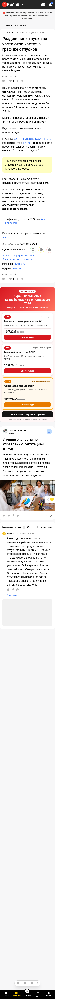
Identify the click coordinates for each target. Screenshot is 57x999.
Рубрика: (7, 268)
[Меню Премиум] (23, 4)
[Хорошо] (33, 250)
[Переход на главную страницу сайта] (10, 4)
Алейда (10, 533)
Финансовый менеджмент (19, 386)
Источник (7, 263)
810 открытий (9, 274)
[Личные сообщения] (43, 4)
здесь (6, 237)
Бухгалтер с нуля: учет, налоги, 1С (23, 321)
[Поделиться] (22, 81)
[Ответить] (17, 589)
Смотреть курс (27, 337)
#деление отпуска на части (17, 259)
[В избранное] (17, 81)
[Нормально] (41, 250)
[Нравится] (9, 515)
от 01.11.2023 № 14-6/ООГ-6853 (33, 139)
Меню (38, 996)
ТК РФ (26, 142)
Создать (27, 995)
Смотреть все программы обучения (27, 414)
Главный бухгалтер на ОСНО (19, 352)
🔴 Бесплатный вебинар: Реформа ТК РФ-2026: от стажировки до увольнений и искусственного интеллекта (27, 16)
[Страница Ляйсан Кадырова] (5, 431)
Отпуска (26, 32)
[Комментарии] (4, 515)
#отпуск (6, 255)
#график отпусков (24, 255)
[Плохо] (49, 250)
